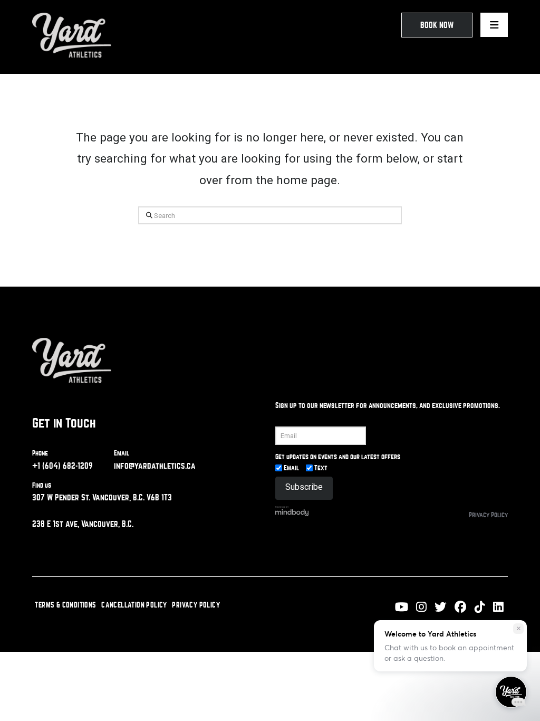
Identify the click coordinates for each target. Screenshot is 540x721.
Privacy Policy (488, 514)
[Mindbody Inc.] (292, 511)
